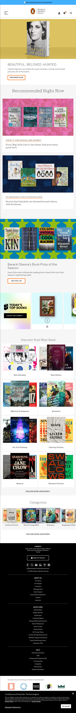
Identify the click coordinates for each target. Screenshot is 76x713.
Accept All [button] (66, 706)
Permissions (38, 667)
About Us (38, 578)
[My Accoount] (59, 13)
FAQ (38, 656)
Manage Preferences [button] (13, 707)
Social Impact (38, 592)
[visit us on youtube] (36, 564)
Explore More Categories (38, 491)
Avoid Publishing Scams (38, 640)
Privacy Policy (38, 629)
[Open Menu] (6, 12)
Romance (51, 525)
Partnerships (38, 610)
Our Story (38, 581)
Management (38, 589)
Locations (38, 586)
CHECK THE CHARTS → (15, 316)
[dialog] (38, 702)
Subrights (38, 664)
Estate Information (38, 669)
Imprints (38, 600)
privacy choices (36, 701)
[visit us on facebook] (27, 564)
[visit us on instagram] (48, 564)
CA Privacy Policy (37, 632)
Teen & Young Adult (31, 525)
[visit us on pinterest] (44, 564)
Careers (37, 597)
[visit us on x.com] (31, 564)
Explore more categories (38, 534)
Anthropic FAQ (38, 643)
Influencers (38, 615)
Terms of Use (38, 626)
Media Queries (38, 613)
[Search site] (71, 13)
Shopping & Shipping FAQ (38, 658)
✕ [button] (73, 694)
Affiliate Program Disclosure (38, 638)
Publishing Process (38, 653)
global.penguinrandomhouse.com (38, 568)
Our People (38, 584)
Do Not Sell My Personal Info (38, 635)
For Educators (38, 661)
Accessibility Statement (38, 595)
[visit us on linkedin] (40, 564)
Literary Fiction (11, 525)
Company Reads (38, 618)
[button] (47, 327)
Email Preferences (38, 624)
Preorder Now (16, 77)
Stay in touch (39, 558)
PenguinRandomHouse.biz (38, 621)
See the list (16, 281)
